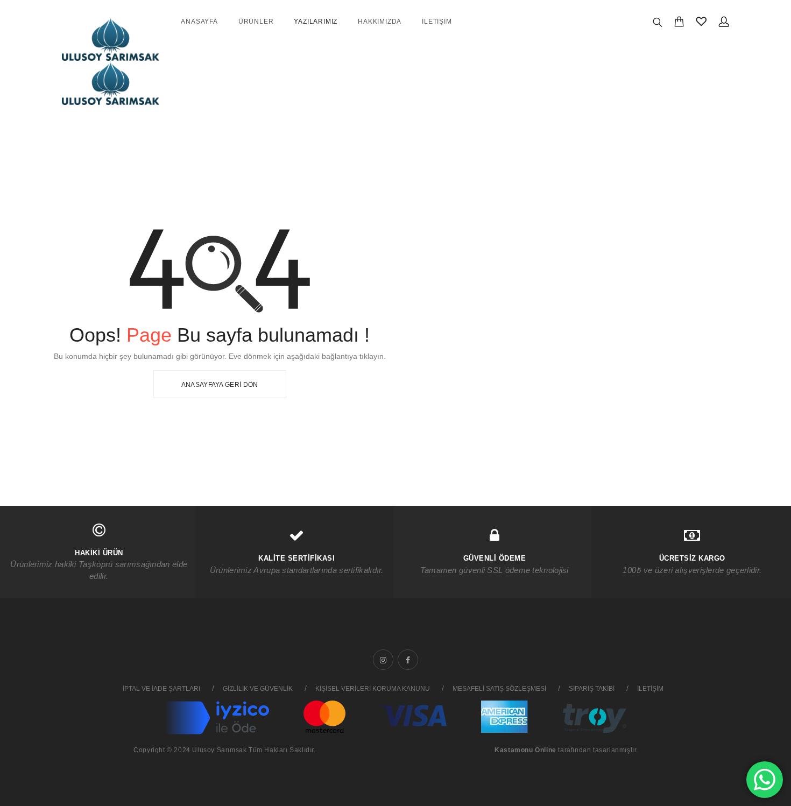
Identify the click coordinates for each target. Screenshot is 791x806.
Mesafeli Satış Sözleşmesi (499, 688)
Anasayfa (199, 21)
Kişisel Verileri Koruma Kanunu (372, 688)
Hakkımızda (379, 21)
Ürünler (256, 21)
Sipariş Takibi (592, 688)
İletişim (436, 21)
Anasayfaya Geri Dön (219, 384)
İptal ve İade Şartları (161, 688)
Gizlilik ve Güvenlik (258, 688)
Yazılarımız (315, 21)
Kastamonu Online (525, 750)
